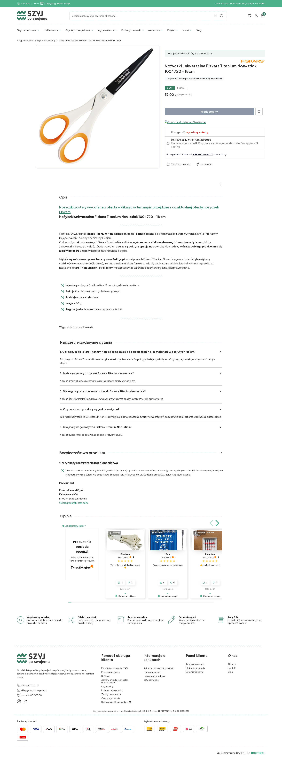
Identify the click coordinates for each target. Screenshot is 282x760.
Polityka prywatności (112, 690)
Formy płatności (152, 672)
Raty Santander (151, 680)
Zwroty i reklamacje (111, 694)
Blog (230, 672)
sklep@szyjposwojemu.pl (57, 3)
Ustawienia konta (195, 672)
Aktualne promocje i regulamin (159, 668)
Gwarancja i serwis (110, 698)
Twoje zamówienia (195, 664)
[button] (221, 15)
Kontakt (232, 668)
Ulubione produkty (195, 668)
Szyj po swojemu (25, 40)
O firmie (232, 664)
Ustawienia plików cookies (115, 702)
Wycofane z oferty (46, 40)
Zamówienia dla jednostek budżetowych (114, 681)
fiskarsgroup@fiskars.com (73, 502)
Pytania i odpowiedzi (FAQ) (114, 668)
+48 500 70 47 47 (30, 3)
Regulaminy (107, 686)
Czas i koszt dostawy (154, 676)
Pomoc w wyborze (110, 672)
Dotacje (105, 676)
